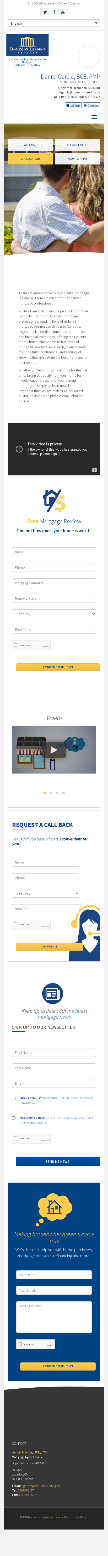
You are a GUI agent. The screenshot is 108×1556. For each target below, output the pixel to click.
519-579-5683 (68, 97)
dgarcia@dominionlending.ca (79, 92)
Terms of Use (61, 1517)
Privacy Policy (79, 1517)
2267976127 (92, 97)
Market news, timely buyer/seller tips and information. (56, 1101)
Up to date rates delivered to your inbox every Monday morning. (56, 1120)
